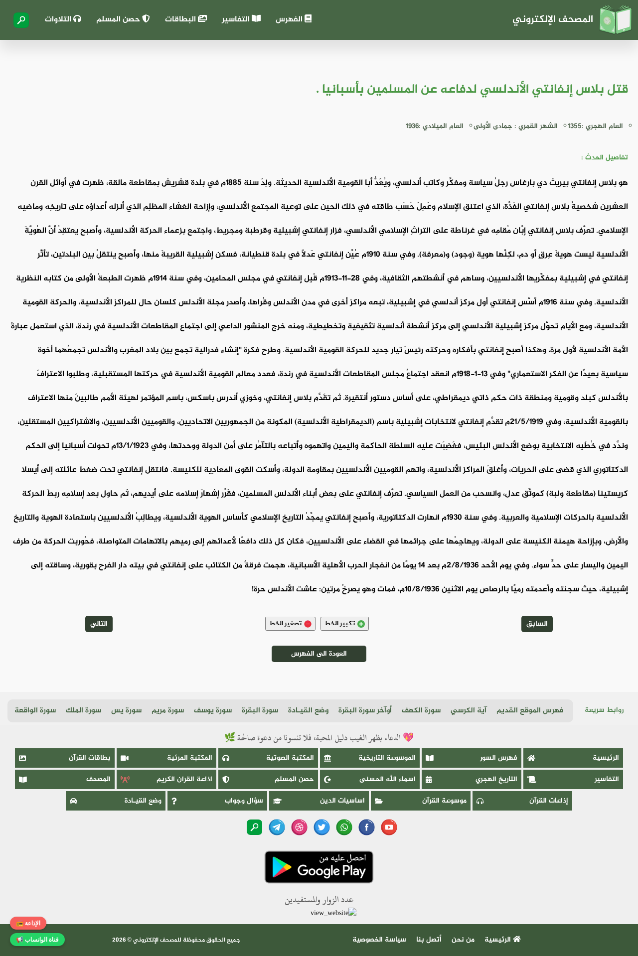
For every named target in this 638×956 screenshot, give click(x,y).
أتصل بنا (429, 940)
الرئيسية (606, 758)
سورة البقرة (260, 710)
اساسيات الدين (342, 801)
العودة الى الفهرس (319, 654)
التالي (99, 624)
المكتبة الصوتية (290, 758)
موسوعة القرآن (444, 801)
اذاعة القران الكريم (184, 779)
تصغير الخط (285, 623)
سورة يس (126, 710)
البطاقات (181, 19)
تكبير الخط (339, 623)
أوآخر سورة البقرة (365, 710)
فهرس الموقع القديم (529, 710)
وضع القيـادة (308, 710)
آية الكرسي (468, 710)
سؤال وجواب (244, 801)
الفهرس (290, 19)
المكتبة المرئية (189, 758)
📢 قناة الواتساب (37, 939)
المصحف (98, 779)
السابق (537, 624)
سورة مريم (168, 710)
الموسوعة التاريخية (387, 758)
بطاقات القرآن (90, 758)
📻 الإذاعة (28, 923)
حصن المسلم (119, 19)
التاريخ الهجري (496, 779)
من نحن (463, 940)
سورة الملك (83, 710)
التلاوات (59, 19)
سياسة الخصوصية (379, 940)
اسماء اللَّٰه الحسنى (387, 779)
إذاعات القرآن (548, 801)
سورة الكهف (421, 710)
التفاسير (237, 19)
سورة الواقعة (35, 710)
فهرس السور (498, 758)
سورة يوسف (213, 710)
